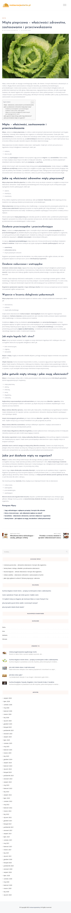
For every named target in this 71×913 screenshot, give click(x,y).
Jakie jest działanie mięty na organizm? (14, 118)
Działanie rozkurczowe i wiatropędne (15, 110)
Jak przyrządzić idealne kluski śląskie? (13, 607)
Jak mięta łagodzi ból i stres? (13, 114)
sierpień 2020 (8, 872)
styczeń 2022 (8, 817)
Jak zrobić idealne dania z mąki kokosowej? (22, 667)
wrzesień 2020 (8, 869)
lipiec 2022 (7, 798)
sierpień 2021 (8, 833)
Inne (3, 631)
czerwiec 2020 (8, 879)
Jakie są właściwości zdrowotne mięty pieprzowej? (17, 107)
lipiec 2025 (7, 740)
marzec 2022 (7, 811)
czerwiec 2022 (8, 801)
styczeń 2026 (8, 721)
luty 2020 (6, 892)
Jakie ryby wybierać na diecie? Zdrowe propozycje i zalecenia (22, 578)
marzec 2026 (7, 714)
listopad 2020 (8, 863)
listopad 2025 (8, 727)
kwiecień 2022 (8, 808)
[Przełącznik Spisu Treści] (31, 102)
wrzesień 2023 (8, 779)
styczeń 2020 (8, 895)
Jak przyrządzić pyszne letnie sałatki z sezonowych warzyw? (20, 603)
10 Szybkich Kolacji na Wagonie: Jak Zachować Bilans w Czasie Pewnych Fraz (25, 599)
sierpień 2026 (8, 698)
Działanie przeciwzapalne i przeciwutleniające (17, 108)
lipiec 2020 (7, 875)
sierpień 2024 (8, 763)
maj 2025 (6, 746)
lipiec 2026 (7, 701)
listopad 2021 (8, 824)
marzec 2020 (7, 888)
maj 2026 (6, 708)
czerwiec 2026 (8, 705)
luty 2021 (6, 853)
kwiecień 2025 (8, 750)
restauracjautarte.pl (35, 907)
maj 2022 (6, 804)
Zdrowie (4, 639)
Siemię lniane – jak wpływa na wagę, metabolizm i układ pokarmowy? (28, 518)
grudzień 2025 (8, 724)
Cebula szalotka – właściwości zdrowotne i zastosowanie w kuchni (23, 575)
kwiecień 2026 (8, 711)
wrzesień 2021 (8, 830)
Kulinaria (4, 635)
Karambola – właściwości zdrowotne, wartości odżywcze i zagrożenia (27, 516)
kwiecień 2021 (8, 846)
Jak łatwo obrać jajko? (15, 675)
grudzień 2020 (8, 859)
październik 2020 (9, 866)
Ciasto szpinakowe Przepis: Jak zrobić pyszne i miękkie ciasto (20, 595)
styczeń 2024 (8, 769)
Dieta (4, 18)
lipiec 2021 (7, 837)
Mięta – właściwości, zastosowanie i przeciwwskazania (19, 105)
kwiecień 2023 (8, 788)
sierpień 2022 (8, 795)
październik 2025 (9, 730)
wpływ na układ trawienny (26, 329)
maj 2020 (6, 882)
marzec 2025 (7, 753)
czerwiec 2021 (8, 840)
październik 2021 (9, 827)
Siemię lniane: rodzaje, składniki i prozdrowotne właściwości (21, 568)
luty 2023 (6, 792)
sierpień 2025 (8, 737)
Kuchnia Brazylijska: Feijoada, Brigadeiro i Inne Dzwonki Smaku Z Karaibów (31, 682)
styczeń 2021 (8, 856)
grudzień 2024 (8, 759)
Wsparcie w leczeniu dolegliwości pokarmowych (18, 112)
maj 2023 (6, 785)
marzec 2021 (7, 850)
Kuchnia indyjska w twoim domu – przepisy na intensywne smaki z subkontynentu (26, 591)
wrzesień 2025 (8, 734)
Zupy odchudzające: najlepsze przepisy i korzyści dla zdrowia (25, 510)
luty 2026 (6, 717)
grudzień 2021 (8, 821)
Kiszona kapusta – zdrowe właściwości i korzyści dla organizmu (23, 572)
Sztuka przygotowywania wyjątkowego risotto (23, 652)
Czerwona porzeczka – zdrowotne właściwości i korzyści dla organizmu (25, 565)
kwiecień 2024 (8, 766)
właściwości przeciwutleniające (18, 241)
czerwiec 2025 (8, 743)
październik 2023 (9, 775)
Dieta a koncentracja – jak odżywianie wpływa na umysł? (23, 513)
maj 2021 (6, 843)
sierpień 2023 (8, 782)
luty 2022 (6, 814)
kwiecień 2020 (8, 885)
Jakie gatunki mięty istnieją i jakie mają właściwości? (18, 116)
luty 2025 (6, 756)
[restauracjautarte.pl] (17, 5)
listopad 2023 (8, 772)
